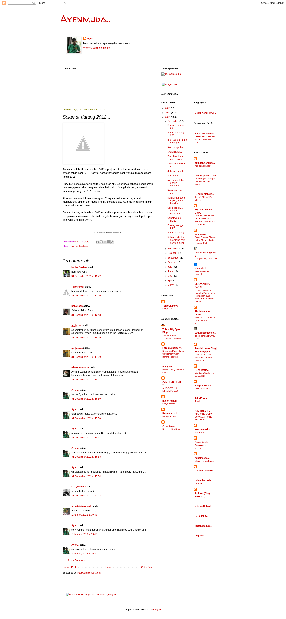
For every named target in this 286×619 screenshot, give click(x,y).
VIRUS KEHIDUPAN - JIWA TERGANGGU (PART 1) (205, 139)
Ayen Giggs (168, 426)
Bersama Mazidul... (205, 133)
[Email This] (97, 242)
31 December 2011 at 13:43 (86, 315)
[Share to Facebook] (109, 242)
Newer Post (70, 567)
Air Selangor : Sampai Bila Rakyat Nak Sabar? (205, 181)
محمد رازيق (77, 325)
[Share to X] (105, 242)
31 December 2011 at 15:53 (86, 456)
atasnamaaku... (203, 429)
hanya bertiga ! (169, 404)
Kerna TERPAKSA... (171, 429)
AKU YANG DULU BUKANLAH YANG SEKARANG (203, 417)
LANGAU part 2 (202, 388)
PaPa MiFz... (201, 516)
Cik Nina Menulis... (205, 470)
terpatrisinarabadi (81, 506)
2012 (168, 112)
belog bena (168, 366)
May (170, 275)
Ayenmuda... (86, 18)
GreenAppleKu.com (206, 175)
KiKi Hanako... (202, 411)
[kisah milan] (169, 400)
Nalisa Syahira (79, 267)
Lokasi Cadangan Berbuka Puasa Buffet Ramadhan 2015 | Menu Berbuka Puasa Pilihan (205, 296)
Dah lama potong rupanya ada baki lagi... (176, 200)
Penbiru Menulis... (204, 194)
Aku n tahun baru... (80, 246)
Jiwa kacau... (174, 175)
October (172, 253)
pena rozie (77, 306)
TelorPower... (202, 398)
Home (108, 567)
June (171, 271)
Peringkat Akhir (169, 416)
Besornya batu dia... (175, 191)
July (170, 267)
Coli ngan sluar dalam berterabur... (175, 211)
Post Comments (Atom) (89, 573)
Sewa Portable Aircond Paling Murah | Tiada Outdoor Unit (205, 240)
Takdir (198, 401)
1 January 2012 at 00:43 (84, 514)
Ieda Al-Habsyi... (204, 506)
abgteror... (200, 535)
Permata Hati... (170, 413)
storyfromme (78, 486)
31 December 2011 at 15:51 (86, 437)
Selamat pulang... (176, 232)
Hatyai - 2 (167, 309)
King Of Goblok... (204, 385)
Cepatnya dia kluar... (174, 219)
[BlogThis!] (101, 242)
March (171, 285)
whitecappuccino (80, 367)
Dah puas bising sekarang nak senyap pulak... (176, 240)
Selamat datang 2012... (175, 134)
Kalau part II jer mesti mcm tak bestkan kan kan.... (205, 320)
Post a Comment (76, 560)
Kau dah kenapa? (203, 166)
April (170, 280)
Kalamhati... (201, 268)
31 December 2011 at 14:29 (86, 337)
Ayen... (91, 38)
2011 (168, 117)
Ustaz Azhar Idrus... (205, 113)
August (172, 262)
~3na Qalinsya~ (171, 305)
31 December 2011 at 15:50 (86, 398)
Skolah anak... (174, 151)
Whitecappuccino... (205, 332)
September (174, 257)
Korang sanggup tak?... (176, 226)
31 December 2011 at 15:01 (86, 379)
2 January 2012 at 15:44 (84, 534)
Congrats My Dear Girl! (206, 259)
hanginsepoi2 (202, 458)
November (173, 248)
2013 (168, 108)
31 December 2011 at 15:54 (86, 476)
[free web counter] (171, 74)
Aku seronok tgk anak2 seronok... (175, 183)
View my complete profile (96, 48)
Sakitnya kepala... (176, 171)
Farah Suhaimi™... (172, 348)
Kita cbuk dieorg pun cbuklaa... (176, 157)
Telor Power (77, 286)
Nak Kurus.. (200, 432)
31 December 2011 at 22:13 (86, 495)
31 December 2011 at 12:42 (86, 276)
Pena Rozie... (202, 370)
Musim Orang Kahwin (205, 461)
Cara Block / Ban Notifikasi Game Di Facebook (203, 357)
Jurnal (198, 448)
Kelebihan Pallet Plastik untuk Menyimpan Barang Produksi (173, 354)
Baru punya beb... (176, 147)
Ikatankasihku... (203, 526)
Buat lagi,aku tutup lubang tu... (177, 141)
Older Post (146, 567)
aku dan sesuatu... (205, 163)
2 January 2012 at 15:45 (84, 553)
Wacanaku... (201, 234)
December (173, 121)
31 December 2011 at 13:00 (86, 295)
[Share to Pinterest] (112, 242)
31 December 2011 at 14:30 (86, 357)
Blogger (157, 609)
